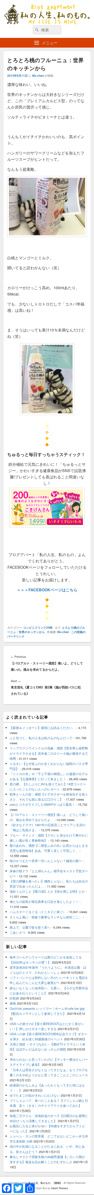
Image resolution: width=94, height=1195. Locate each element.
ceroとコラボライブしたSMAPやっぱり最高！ (42, 804)
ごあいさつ (17, 932)
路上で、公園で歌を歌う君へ (30, 927)
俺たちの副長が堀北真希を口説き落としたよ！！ (44, 901)
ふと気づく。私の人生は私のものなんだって (41, 738)
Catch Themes (59, 1188)
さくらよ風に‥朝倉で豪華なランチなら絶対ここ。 (46, 917)
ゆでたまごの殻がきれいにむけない (35, 1095)
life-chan (38, 75)
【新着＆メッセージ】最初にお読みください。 (42, 727)
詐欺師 (14, 998)
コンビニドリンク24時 (38, 627)
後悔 (13, 1003)
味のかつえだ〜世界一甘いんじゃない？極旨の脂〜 (46, 860)
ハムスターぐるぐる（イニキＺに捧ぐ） (38, 911)
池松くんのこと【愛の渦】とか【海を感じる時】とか (47, 891)
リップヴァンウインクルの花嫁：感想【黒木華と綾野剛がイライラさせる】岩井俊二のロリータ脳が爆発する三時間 (49, 753)
